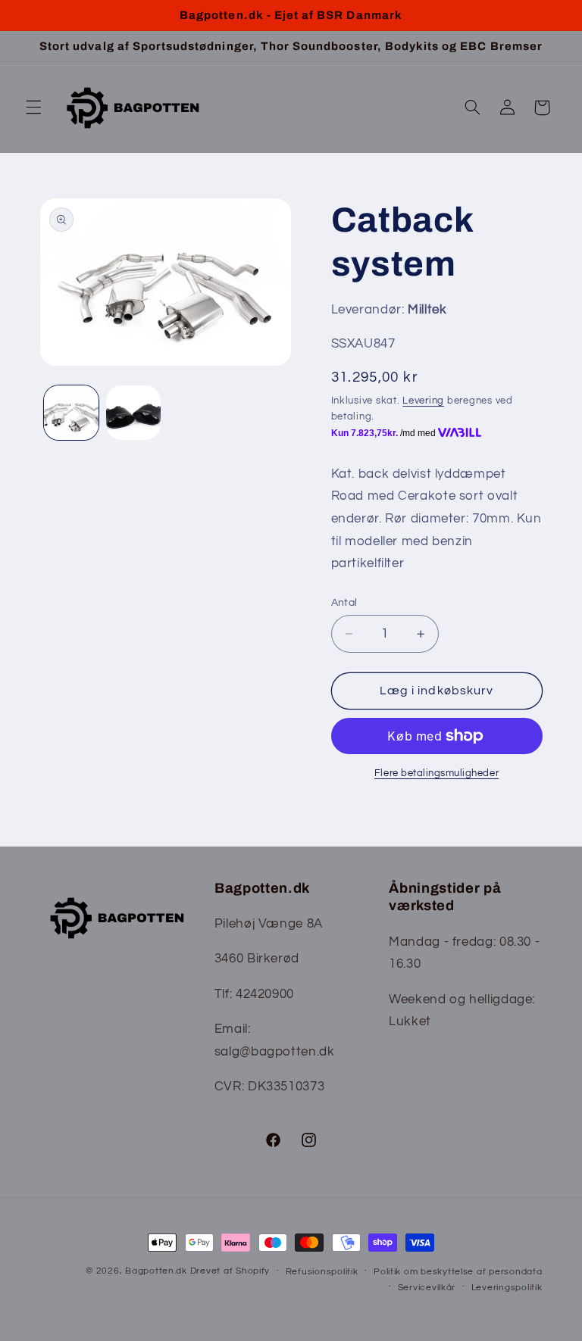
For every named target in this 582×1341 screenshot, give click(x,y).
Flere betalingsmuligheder (436, 773)
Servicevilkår (427, 1287)
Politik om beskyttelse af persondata (458, 1272)
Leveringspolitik (507, 1287)
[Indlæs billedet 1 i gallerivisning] (71, 412)
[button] (33, 107)
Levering (423, 401)
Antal (344, 602)
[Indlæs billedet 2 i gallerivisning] (133, 412)
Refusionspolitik (322, 1272)
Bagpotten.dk (156, 1271)
